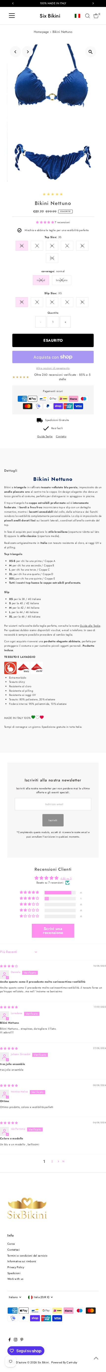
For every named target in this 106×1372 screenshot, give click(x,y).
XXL (52, 258)
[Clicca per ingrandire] (90, 51)
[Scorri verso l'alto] (96, 1358)
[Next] (27, 51)
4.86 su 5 (66, 878)
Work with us (15, 1279)
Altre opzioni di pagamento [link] (53, 368)
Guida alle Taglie (90, 626)
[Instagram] (15, 1340)
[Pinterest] (21, 1340)
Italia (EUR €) (41, 1297)
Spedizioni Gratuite (57, 420)
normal (41, 280)
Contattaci (13, 1250)
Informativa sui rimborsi (21, 1261)
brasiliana (62, 280)
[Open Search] (87, 16)
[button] (45, 222)
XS (21, 246)
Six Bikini (50, 16)
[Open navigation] (11, 16)
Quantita (53, 313)
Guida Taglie (45, 436)
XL (82, 246)
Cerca (11, 1244)
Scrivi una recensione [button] (53, 930)
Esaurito (53, 340)
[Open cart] (96, 16)
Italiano (13, 1297)
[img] (9, 966)
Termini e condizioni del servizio (27, 1256)
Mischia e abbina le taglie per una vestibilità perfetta (56, 230)
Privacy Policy (15, 1267)
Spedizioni (13, 1273)
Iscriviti (53, 820)
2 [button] (52, 1161)
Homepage (41, 31)
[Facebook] (9, 1340)
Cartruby (72, 1362)
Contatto (61, 436)
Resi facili (57, 428)
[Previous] (15, 51)
